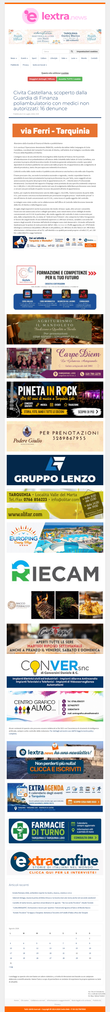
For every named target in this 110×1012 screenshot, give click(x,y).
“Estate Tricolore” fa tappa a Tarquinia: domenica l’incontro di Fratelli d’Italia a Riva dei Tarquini (50, 912)
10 (11, 948)
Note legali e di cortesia (81, 1000)
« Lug (11, 967)
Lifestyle (53, 58)
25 (24, 958)
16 (90, 948)
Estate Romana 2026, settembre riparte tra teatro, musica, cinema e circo (42, 893)
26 (37, 958)
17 (11, 953)
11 (24, 948)
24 (11, 958)
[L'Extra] (55, 16)
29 (77, 958)
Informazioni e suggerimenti (58, 1000)
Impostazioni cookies (87, 51)
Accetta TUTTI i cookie (70, 79)
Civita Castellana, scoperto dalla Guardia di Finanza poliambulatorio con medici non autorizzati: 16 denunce (51, 100)
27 (50, 958)
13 (50, 948)
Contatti (94, 58)
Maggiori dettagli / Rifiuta (42, 79)
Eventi (23, 58)
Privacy (26, 65)
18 (24, 953)
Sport (34, 58)
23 (90, 953)
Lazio (73, 58)
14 (64, 948)
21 (64, 953)
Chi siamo (25, 1000)
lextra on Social (39, 65)
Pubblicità (15, 65)
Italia (64, 58)
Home (16, 1000)
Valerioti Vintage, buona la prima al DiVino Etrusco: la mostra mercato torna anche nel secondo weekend (54, 898)
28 (64, 958)
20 (50, 953)
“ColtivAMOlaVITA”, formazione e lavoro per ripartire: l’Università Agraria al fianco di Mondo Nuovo (51, 908)
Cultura (43, 58)
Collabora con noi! (38, 1000)
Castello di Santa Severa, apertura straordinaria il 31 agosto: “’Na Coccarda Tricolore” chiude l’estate (53, 903)
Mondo (84, 58)
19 (37, 953)
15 (77, 948)
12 (37, 948)
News (13, 58)
